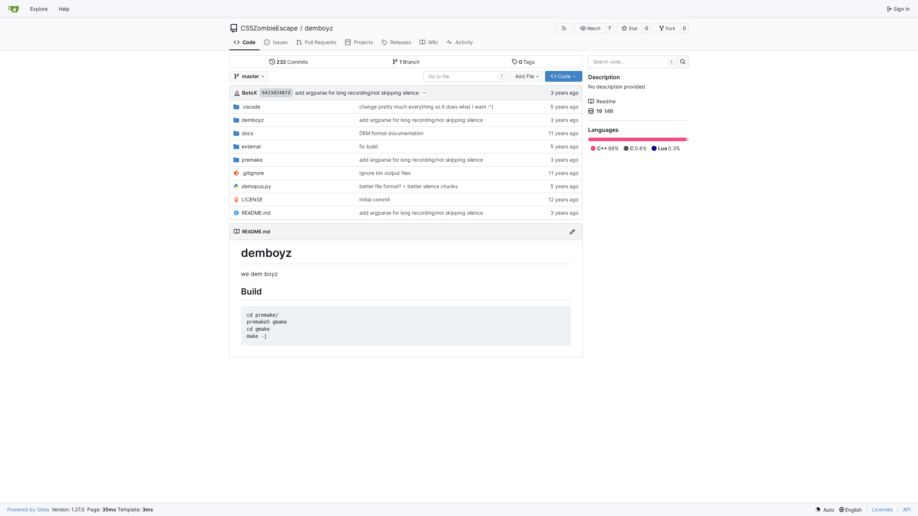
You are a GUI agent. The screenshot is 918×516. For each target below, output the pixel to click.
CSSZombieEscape (269, 28)
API (907, 509)
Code (248, 42)
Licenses (882, 509)
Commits (292, 62)
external (251, 146)
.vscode (251, 107)
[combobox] (465, 76)
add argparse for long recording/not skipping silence (357, 93)
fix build (368, 146)
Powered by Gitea (28, 509)
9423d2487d (276, 92)
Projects (363, 42)
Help (64, 9)
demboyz (319, 28)
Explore (39, 9)
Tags (527, 62)
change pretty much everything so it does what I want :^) (426, 107)
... (424, 92)
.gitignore (253, 173)
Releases (400, 42)
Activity (464, 42)
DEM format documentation (391, 133)
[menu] (824, 510)
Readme (606, 101)
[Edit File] (572, 232)
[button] (590, 28)
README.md (256, 213)
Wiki (433, 42)
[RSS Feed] (564, 28)
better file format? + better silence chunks (408, 186)
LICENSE (252, 199)
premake (252, 160)
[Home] (14, 9)
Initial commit (374, 199)
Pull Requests (320, 42)
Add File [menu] (524, 76)
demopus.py (256, 186)
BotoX (249, 93)
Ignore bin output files (385, 173)
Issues (280, 42)
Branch (409, 62)
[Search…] (682, 62)
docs (247, 133)
